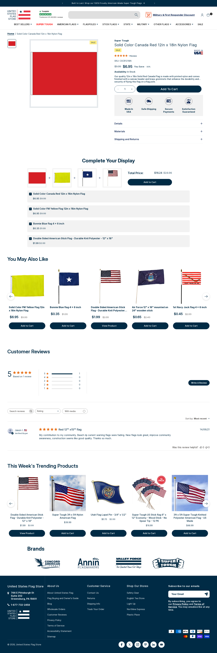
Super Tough (121, 40)
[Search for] (136, 15)
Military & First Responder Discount (174, 14)
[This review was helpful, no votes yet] (201, 447)
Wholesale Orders (56, 609)
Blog (49, 603)
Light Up (131, 603)
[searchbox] (18, 411)
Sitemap (51, 636)
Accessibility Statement (59, 631)
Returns (91, 598)
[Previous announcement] (62, 3)
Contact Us (93, 592)
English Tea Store (136, 598)
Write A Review (199, 383)
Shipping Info (93, 603)
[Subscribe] (206, 594)
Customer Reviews (57, 614)
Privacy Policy (54, 620)
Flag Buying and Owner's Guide (63, 598)
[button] (23, 24)
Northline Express (136, 609)
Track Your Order (95, 609)
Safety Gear (133, 592)
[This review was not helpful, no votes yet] (206, 447)
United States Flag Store (28, 644)
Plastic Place (133, 614)
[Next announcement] (154, 3)
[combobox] (48, 411)
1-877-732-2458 (20, 604)
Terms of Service (56, 625)
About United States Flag (60, 592)
